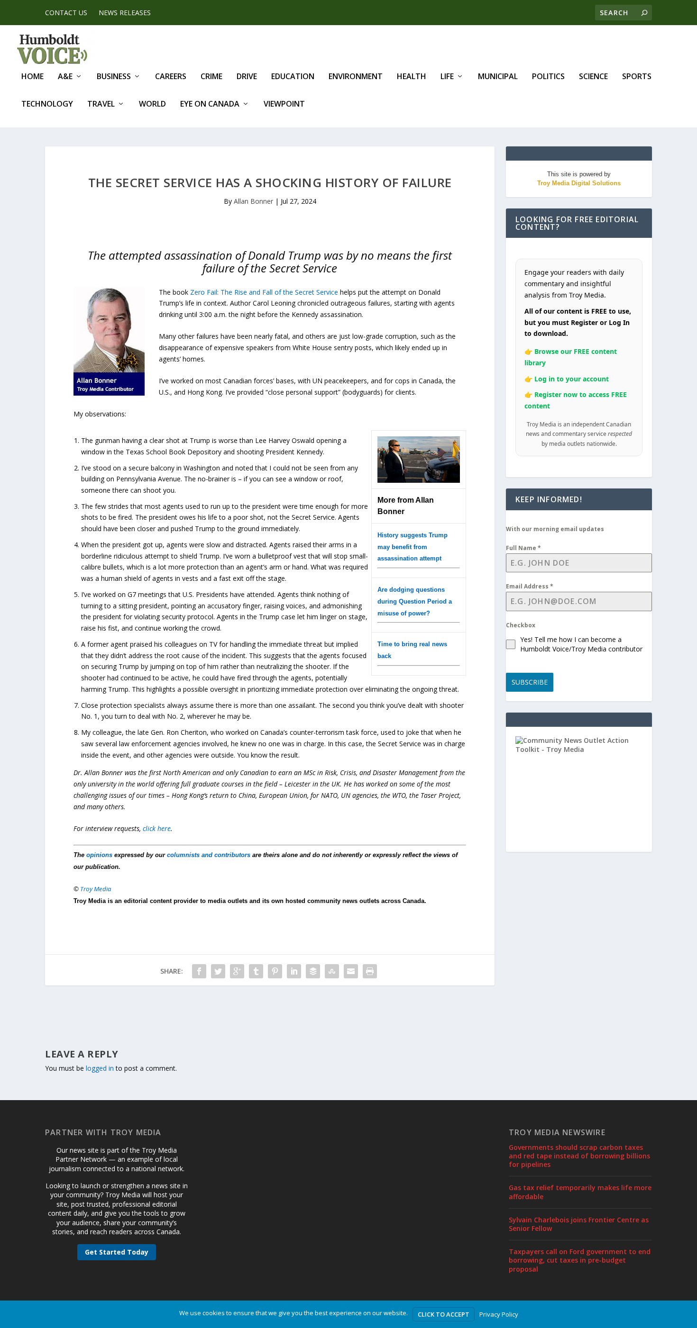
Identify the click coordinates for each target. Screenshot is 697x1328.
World (152, 104)
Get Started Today (116, 1251)
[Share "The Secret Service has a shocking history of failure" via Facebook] (199, 971)
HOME (32, 76)
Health (411, 76)
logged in (100, 1068)
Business (114, 76)
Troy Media (95, 889)
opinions (99, 854)
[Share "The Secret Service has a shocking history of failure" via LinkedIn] (293, 971)
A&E (65, 76)
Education (292, 76)
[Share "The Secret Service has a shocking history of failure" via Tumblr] (256, 971)
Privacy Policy (498, 1314)
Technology (47, 104)
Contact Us (66, 12)
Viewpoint (284, 104)
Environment (356, 76)
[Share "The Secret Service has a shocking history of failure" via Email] (350, 971)
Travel (101, 104)
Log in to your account (571, 378)
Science (593, 76)
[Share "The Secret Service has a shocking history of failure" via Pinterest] (275, 971)
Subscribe (530, 682)
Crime (211, 76)
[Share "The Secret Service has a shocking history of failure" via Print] (369, 971)
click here (157, 828)
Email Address (529, 586)
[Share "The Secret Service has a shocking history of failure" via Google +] (237, 971)
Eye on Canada (209, 104)
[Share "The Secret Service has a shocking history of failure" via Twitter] (218, 971)
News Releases (125, 12)
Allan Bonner (253, 201)
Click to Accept (443, 1314)
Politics (548, 76)
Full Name (523, 548)
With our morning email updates (555, 529)
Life (447, 76)
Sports (636, 76)
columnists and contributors (208, 854)
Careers (170, 76)
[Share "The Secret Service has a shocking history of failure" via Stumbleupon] (331, 971)
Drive (247, 76)
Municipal (498, 76)
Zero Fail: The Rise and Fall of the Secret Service (264, 292)
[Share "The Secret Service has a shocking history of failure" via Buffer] (312, 971)
